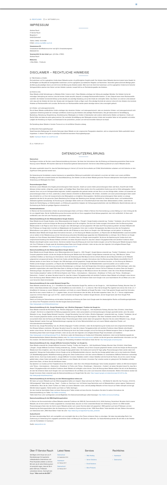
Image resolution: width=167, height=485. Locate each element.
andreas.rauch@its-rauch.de (43, 43)
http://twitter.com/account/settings (109, 395)
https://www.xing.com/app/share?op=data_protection (84, 411)
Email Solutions (91, 464)
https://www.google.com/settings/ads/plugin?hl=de (45, 335)
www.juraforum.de (40, 424)
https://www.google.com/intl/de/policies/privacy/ (44, 304)
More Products (91, 468)
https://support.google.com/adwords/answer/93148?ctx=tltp (109, 373)
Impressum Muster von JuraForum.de (46, 137)
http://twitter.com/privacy (58, 392)
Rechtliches (36, 19)
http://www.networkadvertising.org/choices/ (80, 337)
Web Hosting (90, 455)
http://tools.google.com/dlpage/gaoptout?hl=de (63, 246)
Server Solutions (91, 460)
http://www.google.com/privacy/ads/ (111, 340)
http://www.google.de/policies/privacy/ (41, 375)
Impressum (117, 455)
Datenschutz (118, 460)
